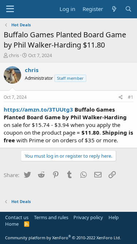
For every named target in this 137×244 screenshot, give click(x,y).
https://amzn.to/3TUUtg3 (38, 109)
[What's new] (114, 9)
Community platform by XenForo (63, 237)
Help (114, 217)
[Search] (128, 9)
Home (12, 224)
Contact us (16, 217)
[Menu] (10, 9)
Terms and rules (51, 217)
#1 (130, 97)
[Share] (120, 97)
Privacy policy (88, 217)
